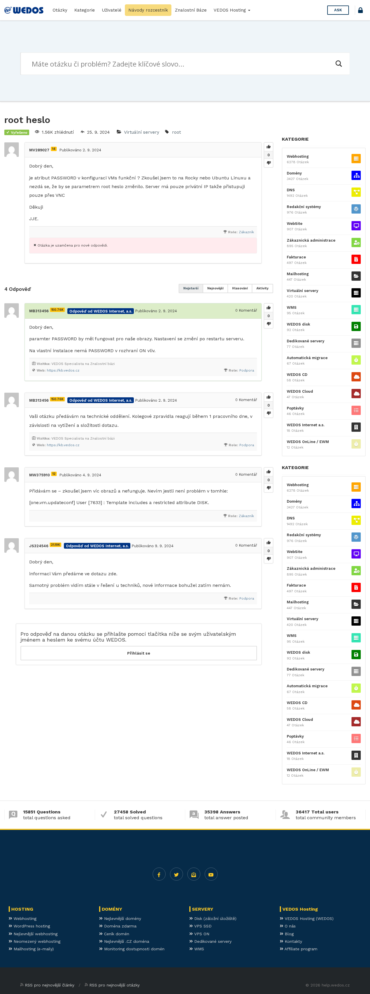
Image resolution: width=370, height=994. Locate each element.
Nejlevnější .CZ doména (126, 941)
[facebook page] (159, 874)
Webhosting (298, 156)
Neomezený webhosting (36, 941)
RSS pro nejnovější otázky (114, 985)
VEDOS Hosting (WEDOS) (308, 918)
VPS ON (201, 933)
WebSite (294, 223)
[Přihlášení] (360, 11)
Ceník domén (116, 933)
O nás (289, 926)
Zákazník (246, 232)
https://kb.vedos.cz (63, 370)
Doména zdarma (119, 926)
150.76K (57, 310)
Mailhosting (298, 274)
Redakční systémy (304, 207)
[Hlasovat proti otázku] (268, 163)
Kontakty (292, 941)
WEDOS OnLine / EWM (308, 442)
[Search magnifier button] (338, 64)
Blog (288, 933)
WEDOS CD (297, 374)
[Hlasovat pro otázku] (268, 147)
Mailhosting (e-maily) (33, 949)
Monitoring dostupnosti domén (133, 949)
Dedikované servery (305, 341)
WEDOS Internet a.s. (305, 425)
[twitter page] (176, 874)
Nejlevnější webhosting (35, 933)
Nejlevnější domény (122, 918)
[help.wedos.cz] (23, 10)
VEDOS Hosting (230, 10)
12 (54, 474)
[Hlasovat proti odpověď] (268, 323)
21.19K (55, 545)
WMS (292, 307)
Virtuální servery (141, 132)
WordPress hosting (31, 926)
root (176, 132)
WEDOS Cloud (300, 391)
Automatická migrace (307, 358)
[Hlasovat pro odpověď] (268, 308)
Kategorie (84, 10)
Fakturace (296, 257)
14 (54, 149)
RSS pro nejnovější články (49, 985)
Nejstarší (191, 288)
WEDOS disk (298, 324)
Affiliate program (300, 949)
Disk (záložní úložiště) (214, 918)
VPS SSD (202, 926)
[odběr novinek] (193, 874)
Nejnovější (215, 288)
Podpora (246, 370)
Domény (294, 173)
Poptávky (295, 408)
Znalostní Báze (191, 10)
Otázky (60, 10)
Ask (338, 10)
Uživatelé (111, 10)
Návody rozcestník (148, 10)
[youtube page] (211, 874)
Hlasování (240, 288)
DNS (291, 190)
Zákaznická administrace (311, 240)
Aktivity (262, 288)
